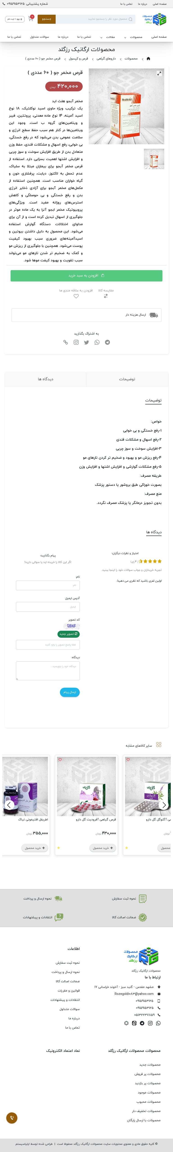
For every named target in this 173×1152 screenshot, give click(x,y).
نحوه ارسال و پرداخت (66, 972)
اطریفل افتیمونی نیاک (33, 819)
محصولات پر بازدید (148, 1083)
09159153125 (144, 1001)
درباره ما (142, 4)
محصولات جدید (150, 1065)
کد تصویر (74, 620)
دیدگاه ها (45, 379)
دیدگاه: (75, 658)
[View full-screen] (159, 73)
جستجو (46, 19)
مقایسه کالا (106, 290)
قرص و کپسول (78, 59)
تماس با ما (126, 4)
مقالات (110, 37)
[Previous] (163, 805)
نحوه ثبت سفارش (68, 963)
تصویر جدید (67, 634)
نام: (77, 577)
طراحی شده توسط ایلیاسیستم (34, 1144)
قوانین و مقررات (69, 991)
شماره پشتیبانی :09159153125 (27, 4)
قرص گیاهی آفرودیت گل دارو (96, 819)
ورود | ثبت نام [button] (14, 19)
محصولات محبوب (149, 1102)
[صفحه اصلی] (151, 19)
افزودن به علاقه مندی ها (76, 290)
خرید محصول (101, 848)
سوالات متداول (39, 37)
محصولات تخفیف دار (146, 1111)
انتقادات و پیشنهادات (65, 1000)
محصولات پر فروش (147, 1074)
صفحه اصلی (159, 4)
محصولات (136, 37)
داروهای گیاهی (106, 59)
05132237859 (144, 1015)
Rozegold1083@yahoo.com (134, 994)
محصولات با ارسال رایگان (144, 1120)
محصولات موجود (149, 1093)
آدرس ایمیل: (72, 598)
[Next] (9, 805)
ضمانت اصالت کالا (68, 981)
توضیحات (127, 379)
